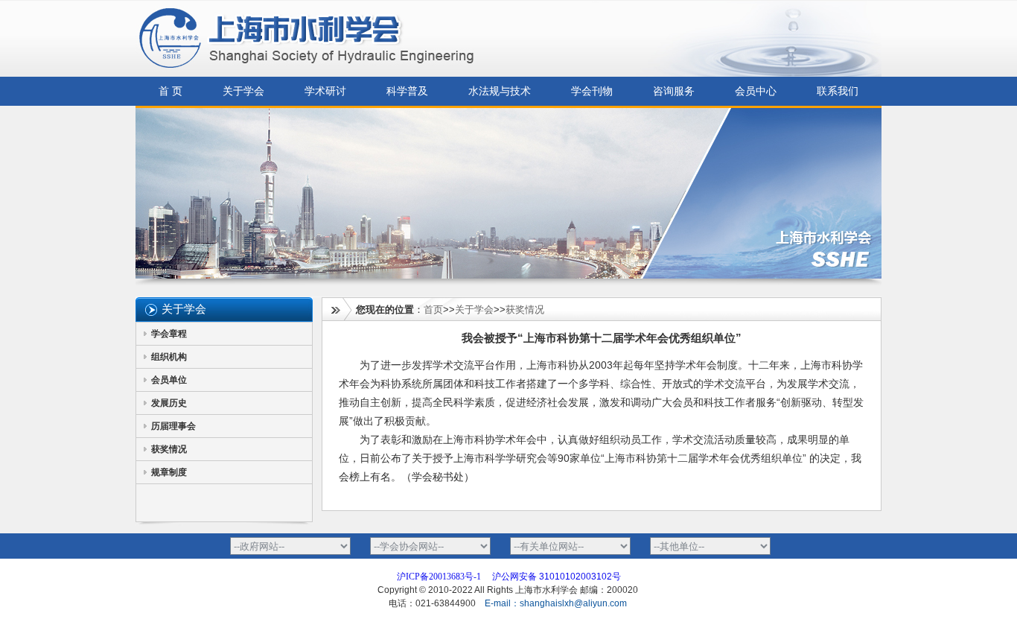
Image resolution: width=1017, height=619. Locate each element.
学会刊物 (592, 91)
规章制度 (169, 472)
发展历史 (169, 403)
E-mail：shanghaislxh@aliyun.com (557, 603)
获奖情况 (169, 449)
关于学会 (243, 91)
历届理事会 (173, 426)
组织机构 (169, 357)
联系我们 (837, 91)
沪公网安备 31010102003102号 (556, 576)
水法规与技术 (499, 91)
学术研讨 (325, 91)
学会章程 (169, 333)
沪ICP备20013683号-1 (439, 576)
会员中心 (756, 91)
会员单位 (169, 380)
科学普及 (407, 91)
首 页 (170, 91)
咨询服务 (674, 91)
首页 (433, 309)
